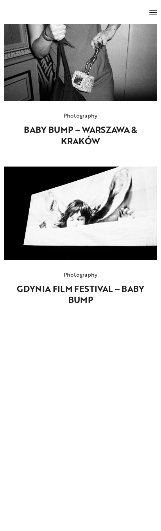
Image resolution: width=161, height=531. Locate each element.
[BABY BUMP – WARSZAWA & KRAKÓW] (80, 62)
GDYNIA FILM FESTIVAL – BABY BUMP (80, 294)
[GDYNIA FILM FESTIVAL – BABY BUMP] (80, 213)
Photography (81, 115)
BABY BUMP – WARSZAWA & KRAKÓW (80, 135)
